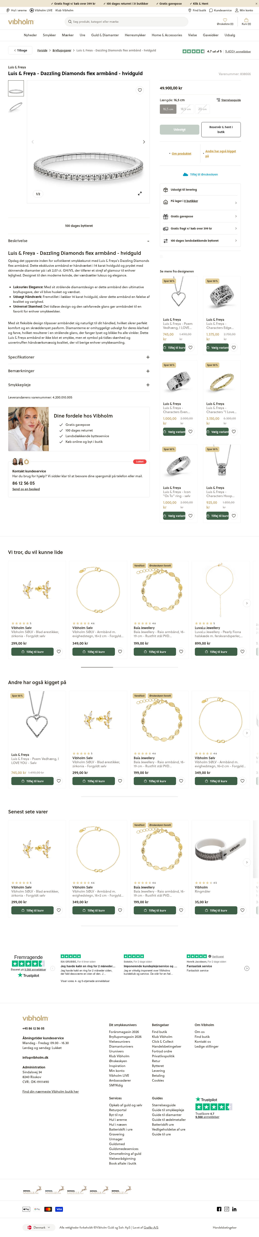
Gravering (116, 1134)
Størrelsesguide (231, 100)
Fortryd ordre (162, 1051)
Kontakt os (203, 1041)
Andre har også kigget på (220, 153)
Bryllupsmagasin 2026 (125, 1036)
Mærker (68, 35)
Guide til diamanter (167, 1115)
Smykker (49, 35)
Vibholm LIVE (43, 10)
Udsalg (230, 35)
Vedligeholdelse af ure (168, 1129)
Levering (158, 1070)
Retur (156, 1061)
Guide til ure (161, 1134)
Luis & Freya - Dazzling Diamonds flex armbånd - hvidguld (116, 50)
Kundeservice (223, 10)
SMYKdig (116, 1085)
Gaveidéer (211, 35)
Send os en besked (26, 489)
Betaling (158, 1075)
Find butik (199, 10)
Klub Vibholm (64, 10)
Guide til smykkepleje (168, 1110)
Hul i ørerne (19, 10)
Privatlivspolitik (163, 1056)
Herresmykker (135, 35)
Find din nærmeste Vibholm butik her (50, 1091)
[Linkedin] (234, 1209)
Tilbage (22, 50)
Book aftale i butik (122, 1163)
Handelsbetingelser (166, 1046)
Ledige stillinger (207, 1046)
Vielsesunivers (119, 1041)
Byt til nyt (116, 1115)
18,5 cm (186, 109)
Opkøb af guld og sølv (125, 1105)
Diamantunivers (121, 1046)
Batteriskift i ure (121, 1129)
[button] (200, 203)
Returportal (117, 1110)
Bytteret (158, 1066)
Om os (200, 1032)
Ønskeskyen (118, 1061)
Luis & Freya (17, 67)
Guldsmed (117, 1144)
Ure (82, 35)
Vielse (192, 35)
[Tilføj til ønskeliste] (140, 90)
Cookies (158, 1080)
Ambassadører (120, 1080)
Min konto (246, 10)
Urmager (116, 1139)
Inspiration (117, 1066)
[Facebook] (219, 1209)
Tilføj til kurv (176, 347)
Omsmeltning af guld (125, 1153)
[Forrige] (32, 141)
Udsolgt (180, 129)
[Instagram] (226, 1209)
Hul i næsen (118, 1124)
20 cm (202, 109)
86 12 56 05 (23, 483)
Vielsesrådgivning (122, 1158)
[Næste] (144, 141)
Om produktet (181, 153)
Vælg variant (220, 347)
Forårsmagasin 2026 (124, 1032)
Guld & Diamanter (105, 35)
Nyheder (30, 35)
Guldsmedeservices (123, 1149)
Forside (42, 50)
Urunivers (116, 1051)
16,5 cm (168, 109)
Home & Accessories (167, 35)
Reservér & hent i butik (221, 129)
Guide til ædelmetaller (169, 1119)
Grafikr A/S (151, 1227)
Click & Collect (162, 1041)
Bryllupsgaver (62, 50)
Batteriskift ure (163, 1124)
